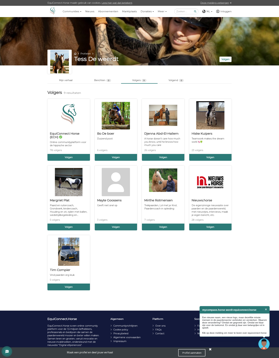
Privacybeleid (120, 333)
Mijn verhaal (65, 80)
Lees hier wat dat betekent (117, 2)
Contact (159, 333)
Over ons (160, 325)
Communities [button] (71, 11)
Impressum (119, 341)
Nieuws (89, 11)
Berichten (101, 80)
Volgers (138, 80)
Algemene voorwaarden (127, 337)
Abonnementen (108, 11)
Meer (161, 11)
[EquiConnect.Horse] (52, 11)
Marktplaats (129, 11)
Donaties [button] (146, 11)
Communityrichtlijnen (125, 325)
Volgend (175, 80)
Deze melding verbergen (214, 2)
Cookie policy (120, 329)
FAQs (158, 329)
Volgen (225, 59)
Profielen (85, 53)
